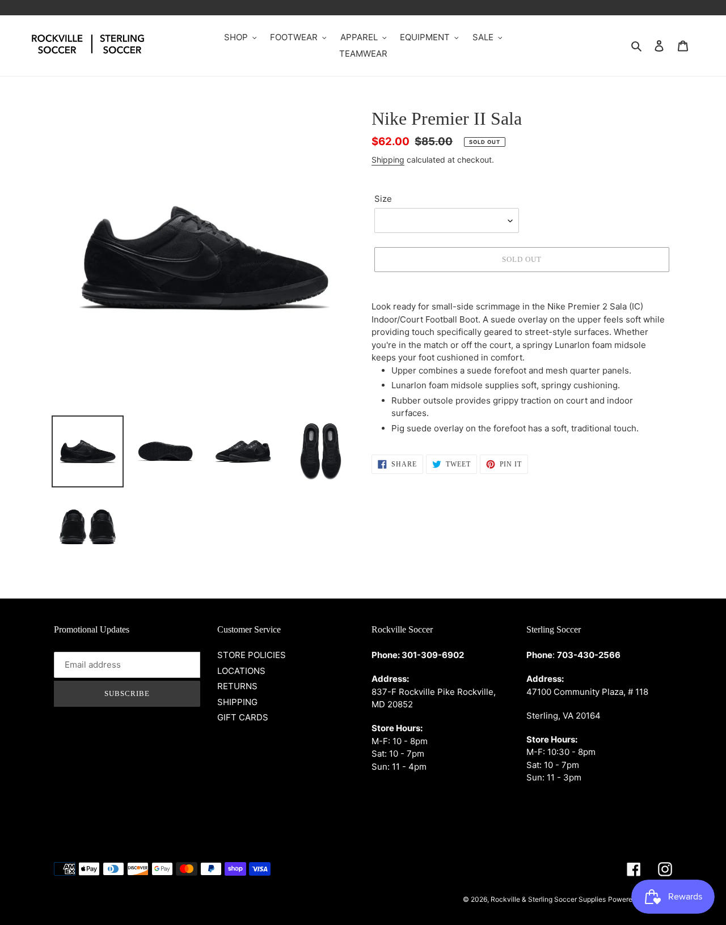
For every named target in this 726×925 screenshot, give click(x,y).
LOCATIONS (241, 670)
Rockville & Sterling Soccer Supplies (548, 899)
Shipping (388, 159)
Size (383, 198)
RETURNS (237, 686)
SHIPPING (237, 702)
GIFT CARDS (242, 717)
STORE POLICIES (251, 655)
